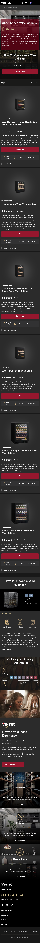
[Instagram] (8, 905)
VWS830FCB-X (6, 285)
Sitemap (34, 931)
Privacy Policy (24, 931)
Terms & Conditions (9, 931)
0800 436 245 (13, 895)
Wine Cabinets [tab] (6, 911)
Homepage (10, 7)
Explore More (20, 805)
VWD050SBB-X (6, 527)
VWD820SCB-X (6, 367)
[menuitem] (7, 3)
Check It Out (20, 71)
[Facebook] (3, 905)
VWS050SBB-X (6, 447)
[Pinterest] (13, 905)
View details (30, 157)
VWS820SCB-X (6, 201)
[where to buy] (26, 2)
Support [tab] (4, 924)
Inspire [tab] (4, 920)
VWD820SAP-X (6, 119)
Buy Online (20, 150)
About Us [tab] (4, 915)
